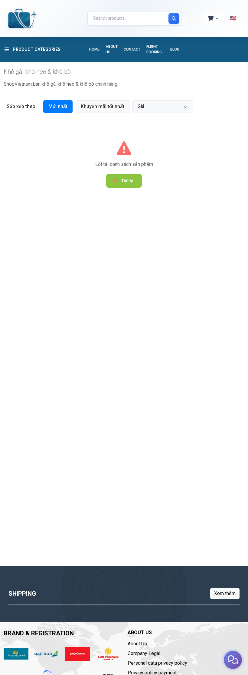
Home (94, 49)
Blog (174, 49)
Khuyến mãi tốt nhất (102, 106)
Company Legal (144, 653)
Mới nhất (57, 106)
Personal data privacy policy (157, 663)
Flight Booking (154, 49)
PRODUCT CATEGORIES (36, 49)
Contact (132, 49)
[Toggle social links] (233, 660)
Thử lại (128, 180)
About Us (112, 49)
